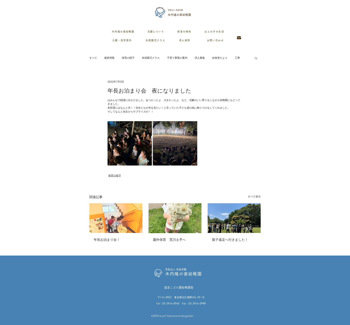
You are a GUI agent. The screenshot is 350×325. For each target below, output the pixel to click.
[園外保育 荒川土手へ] (175, 218)
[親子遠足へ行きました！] (234, 218)
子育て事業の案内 (177, 57)
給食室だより (220, 57)
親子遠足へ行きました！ (230, 240)
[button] (256, 58)
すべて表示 (254, 196)
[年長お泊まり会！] (115, 218)
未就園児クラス (151, 57)
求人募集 (200, 57)
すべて (93, 57)
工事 (237, 57)
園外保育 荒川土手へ (169, 240)
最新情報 (109, 57)
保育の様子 (128, 57)
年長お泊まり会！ (107, 240)
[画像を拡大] (130, 143)
